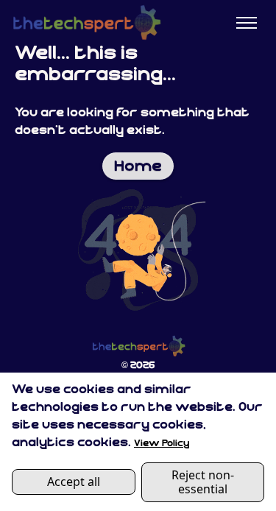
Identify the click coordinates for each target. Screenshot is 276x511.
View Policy (161, 443)
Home (138, 167)
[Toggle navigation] (246, 23)
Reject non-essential (202, 482)
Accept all (73, 481)
